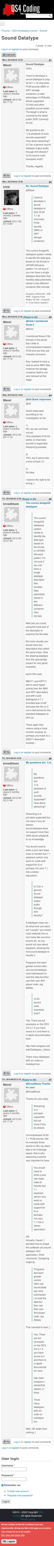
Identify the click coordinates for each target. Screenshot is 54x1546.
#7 (50, 1079)
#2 (50, 182)
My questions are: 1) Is (38, 762)
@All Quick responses (38, 399)
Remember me (12, 1485)
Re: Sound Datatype (37, 186)
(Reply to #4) (29, 499)
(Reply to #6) (29, 1079)
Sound (43, 30)
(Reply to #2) (30, 317)
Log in (5, 49)
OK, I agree (9, 1541)
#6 (50, 758)
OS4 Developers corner (24, 30)
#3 (50, 317)
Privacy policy (27, 1519)
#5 (50, 499)
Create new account (18, 1491)
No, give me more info (13, 1535)
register (15, 49)
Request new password (19, 1495)
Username (8, 1465)
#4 (50, 395)
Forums (6, 30)
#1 (50, 60)
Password (8, 1475)
